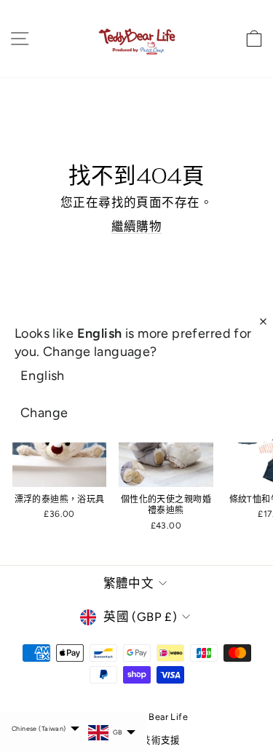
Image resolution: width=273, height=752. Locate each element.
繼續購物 (136, 226)
